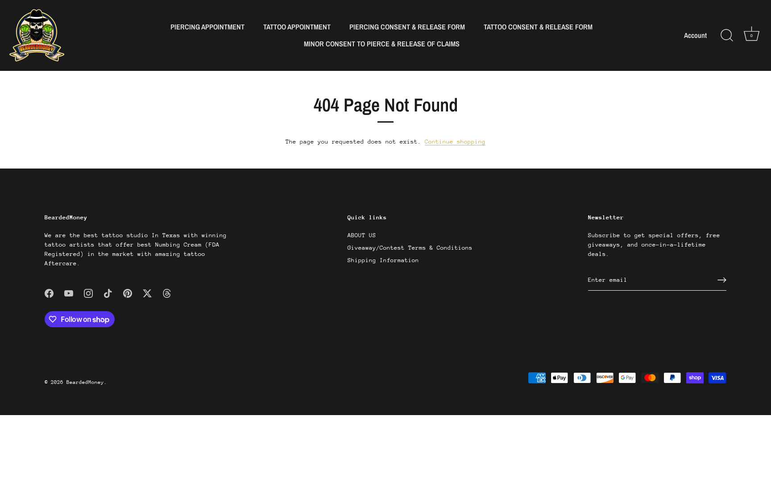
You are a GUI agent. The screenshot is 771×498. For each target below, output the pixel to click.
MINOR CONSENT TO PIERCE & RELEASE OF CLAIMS (382, 44)
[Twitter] (147, 292)
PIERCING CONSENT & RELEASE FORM (407, 27)
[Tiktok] (108, 292)
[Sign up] (721, 280)
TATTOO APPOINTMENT (297, 27)
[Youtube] (68, 292)
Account (695, 35)
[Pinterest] (127, 292)
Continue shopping (455, 141)
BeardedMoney (85, 382)
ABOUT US (362, 235)
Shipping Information (383, 260)
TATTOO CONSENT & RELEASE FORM (538, 27)
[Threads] (166, 292)
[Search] (727, 35)
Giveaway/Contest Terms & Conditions (410, 247)
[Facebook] (49, 292)
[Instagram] (88, 292)
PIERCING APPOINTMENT (207, 27)
